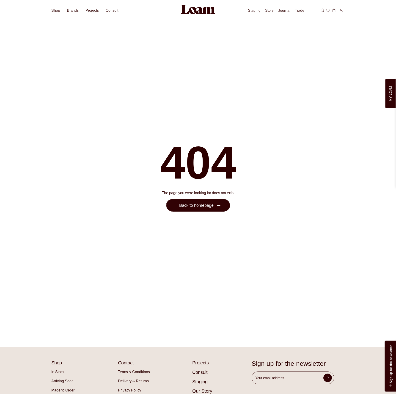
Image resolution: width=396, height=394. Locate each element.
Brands (73, 10)
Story (269, 10)
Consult (112, 10)
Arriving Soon (62, 381)
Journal (284, 10)
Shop (55, 10)
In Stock (57, 372)
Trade (299, 10)
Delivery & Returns (133, 381)
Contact (126, 362)
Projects (92, 10)
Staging (254, 10)
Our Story (202, 391)
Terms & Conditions (134, 372)
